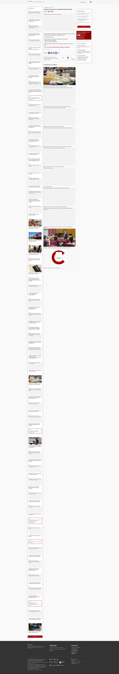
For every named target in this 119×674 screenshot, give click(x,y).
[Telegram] (51, 11)
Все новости (31, 8)
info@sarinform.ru (81, 38)
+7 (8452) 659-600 (74, 650)
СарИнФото (51, 650)
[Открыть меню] (90, 1)
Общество (51, 7)
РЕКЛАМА (73, 653)
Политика (61, 647)
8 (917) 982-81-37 (80, 36)
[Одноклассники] (49, 11)
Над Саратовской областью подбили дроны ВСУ (83, 23)
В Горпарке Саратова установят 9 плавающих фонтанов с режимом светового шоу (83, 13)
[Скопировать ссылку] (53, 11)
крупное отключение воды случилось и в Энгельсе (59, 47)
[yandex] (53, 665)
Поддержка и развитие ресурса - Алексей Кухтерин (75, 663)
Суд (59, 647)
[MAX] (52, 11)
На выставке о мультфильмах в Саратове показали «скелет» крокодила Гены (83, 16)
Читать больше (84, 26)
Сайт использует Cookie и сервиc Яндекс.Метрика (34, 669)
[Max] (77, 35)
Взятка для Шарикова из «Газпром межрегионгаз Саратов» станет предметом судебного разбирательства (83, 19)
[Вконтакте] (56, 662)
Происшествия (55, 647)
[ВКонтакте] (48, 11)
